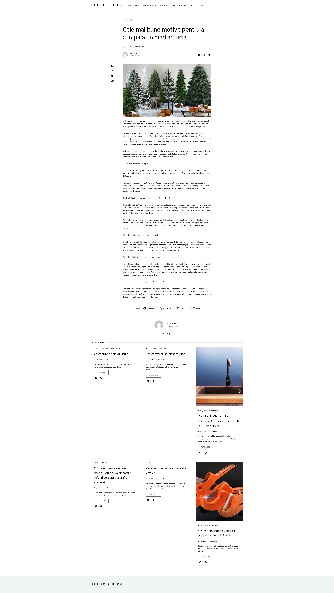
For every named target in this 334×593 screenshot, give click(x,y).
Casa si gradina (101, 348)
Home (125, 20)
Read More (101, 372)
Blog (132, 20)
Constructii (115, 348)
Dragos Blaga (133, 54)
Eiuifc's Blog (107, 5)
